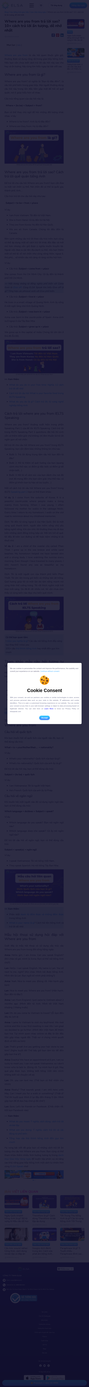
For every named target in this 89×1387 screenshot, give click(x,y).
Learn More (48, 709)
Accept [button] (44, 718)
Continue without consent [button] (49, 671)
